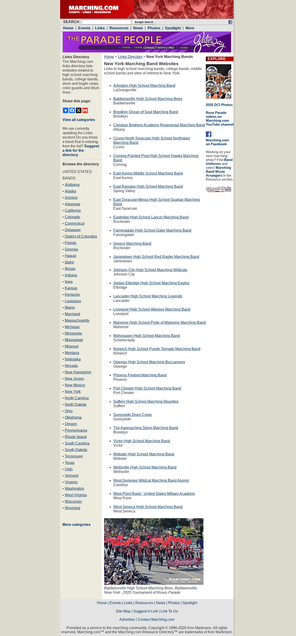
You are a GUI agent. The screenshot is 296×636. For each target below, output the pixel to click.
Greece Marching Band (132, 243)
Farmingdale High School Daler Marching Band (152, 230)
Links (128, 603)
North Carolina (77, 398)
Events (115, 603)
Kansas (71, 288)
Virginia (71, 482)
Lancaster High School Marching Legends (147, 296)
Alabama (72, 185)
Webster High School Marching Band (143, 454)
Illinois (70, 269)
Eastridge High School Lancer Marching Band (150, 217)
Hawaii (70, 256)
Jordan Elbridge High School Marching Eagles (151, 283)
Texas (69, 463)
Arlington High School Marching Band (144, 86)
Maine (70, 307)
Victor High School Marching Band (141, 441)
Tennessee (74, 456)
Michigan (72, 327)
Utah (69, 469)
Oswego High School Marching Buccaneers (149, 362)
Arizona (71, 198)
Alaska (70, 191)
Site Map (123, 611)
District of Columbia (81, 236)
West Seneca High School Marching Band (147, 507)
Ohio (69, 411)
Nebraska (73, 359)
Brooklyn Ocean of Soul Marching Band (145, 112)
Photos (174, 603)
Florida (70, 243)
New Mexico (75, 385)
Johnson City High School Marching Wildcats (150, 270)
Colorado (72, 217)
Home (109, 57)
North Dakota (75, 404)
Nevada (71, 366)
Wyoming (72, 508)
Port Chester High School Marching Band (147, 388)
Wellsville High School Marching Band (144, 467)
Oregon (71, 424)
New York (73, 392)
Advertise (127, 619)
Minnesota (73, 333)
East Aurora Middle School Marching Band (148, 173)
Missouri (72, 346)
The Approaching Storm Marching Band (145, 428)
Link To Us (169, 611)
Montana (72, 353)
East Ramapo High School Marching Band (148, 186)
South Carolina (77, 443)
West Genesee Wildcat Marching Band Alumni (151, 480)
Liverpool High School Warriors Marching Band (151, 309)
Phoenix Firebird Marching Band (139, 375)
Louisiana (73, 301)
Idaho (69, 262)
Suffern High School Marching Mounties (146, 401)
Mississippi (74, 340)
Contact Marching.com (156, 619)
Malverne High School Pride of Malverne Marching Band (159, 322)
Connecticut (74, 223)
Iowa (69, 282)
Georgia (71, 249)
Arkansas (72, 204)
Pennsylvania (76, 430)
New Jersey (74, 379)
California (73, 210)
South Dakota (76, 450)
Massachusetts (77, 320)
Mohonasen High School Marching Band (146, 336)
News (160, 603)
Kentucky (72, 295)
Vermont (71, 476)
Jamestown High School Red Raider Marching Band (156, 257)
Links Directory (130, 57)
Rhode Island (76, 437)
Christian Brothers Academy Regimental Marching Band (159, 125)
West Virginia (76, 495)
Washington (74, 489)
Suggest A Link (145, 611)
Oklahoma (73, 417)
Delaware (73, 230)
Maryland (72, 314)
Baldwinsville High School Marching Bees (147, 99)
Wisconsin (73, 501)
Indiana (71, 275)
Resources (144, 603)
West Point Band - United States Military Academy (154, 494)
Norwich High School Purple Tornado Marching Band (156, 349)
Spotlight (189, 603)
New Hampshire (78, 372)
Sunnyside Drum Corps (132, 415)
